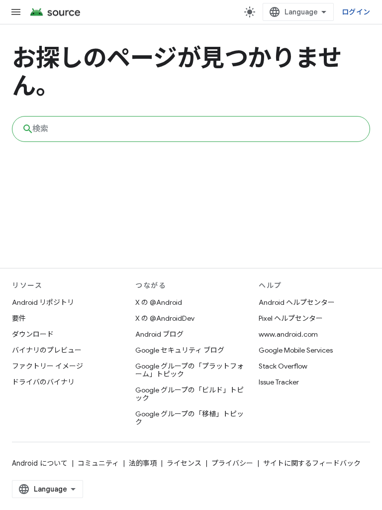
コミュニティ (98, 463)
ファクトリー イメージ (47, 366)
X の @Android (158, 302)
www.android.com (288, 334)
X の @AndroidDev (164, 318)
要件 (19, 318)
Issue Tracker (279, 382)
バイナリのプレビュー (47, 350)
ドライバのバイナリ (43, 382)
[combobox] (191, 129)
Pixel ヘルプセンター (291, 318)
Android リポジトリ (43, 302)
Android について (40, 463)
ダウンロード (33, 334)
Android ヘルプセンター (297, 302)
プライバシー (232, 463)
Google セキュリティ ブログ (179, 350)
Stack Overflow (283, 366)
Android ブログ (159, 334)
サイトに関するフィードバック (312, 463)
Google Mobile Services (296, 350)
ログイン (356, 11)
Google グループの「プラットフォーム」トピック (189, 370)
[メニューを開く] (16, 12)
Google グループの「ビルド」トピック (189, 393)
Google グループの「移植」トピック (189, 417)
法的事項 (143, 463)
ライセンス (184, 463)
